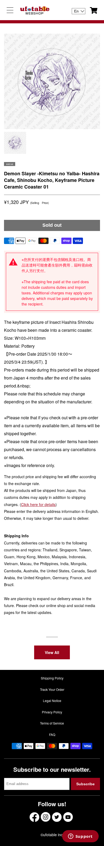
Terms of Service (52, 723)
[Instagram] (45, 817)
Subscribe (85, 784)
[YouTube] (68, 817)
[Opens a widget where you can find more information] (80, 836)
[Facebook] (34, 817)
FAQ (52, 734)
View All (52, 652)
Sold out (52, 225)
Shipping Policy (52, 678)
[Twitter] (57, 817)
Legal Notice (52, 700)
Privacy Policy (52, 712)
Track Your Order (52, 689)
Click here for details (38, 504)
